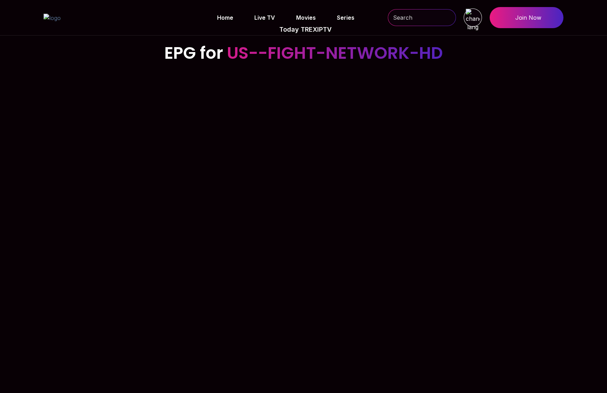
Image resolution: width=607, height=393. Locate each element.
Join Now (528, 17)
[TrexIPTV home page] (52, 17)
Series (345, 17)
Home (225, 17)
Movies (306, 17)
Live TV (264, 17)
